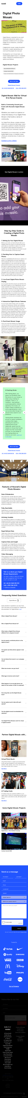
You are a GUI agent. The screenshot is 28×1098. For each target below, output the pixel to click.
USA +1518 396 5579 (21, 88)
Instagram (7, 1085)
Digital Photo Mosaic (8, 1045)
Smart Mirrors (8, 1066)
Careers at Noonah (20, 1027)
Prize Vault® (8, 1062)
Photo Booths (8, 1059)
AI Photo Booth (7, 1033)
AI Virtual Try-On (7, 1042)
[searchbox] (15, 897)
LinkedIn (8, 1084)
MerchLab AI (8, 1057)
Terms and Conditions (20, 1032)
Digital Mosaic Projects (14, 85)
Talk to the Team (14, 81)
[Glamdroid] (7, 1027)
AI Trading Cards (8, 1040)
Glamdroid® (8, 1050)
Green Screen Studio (8, 1052)
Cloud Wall (7, 1043)
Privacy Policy (24, 932)
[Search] (13, 3)
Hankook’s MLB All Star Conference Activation (13, 73)
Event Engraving (8, 1047)
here (20, 609)
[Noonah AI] (7, 1029)
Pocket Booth (8, 1061)
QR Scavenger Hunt (7, 1064)
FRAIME (7, 1049)
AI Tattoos (7, 1038)
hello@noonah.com (8, 1075)
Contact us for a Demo (9, 140)
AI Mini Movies (7, 1035)
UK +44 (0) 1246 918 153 (8, 88)
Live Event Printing (7, 1055)
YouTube (8, 1087)
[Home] (3, 3)
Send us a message (10, 587)
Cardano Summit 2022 (8, 71)
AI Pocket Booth (7, 1036)
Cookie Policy (20, 1029)
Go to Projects (14, 986)
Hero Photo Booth (7, 1054)
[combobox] (14, 897)
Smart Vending (7, 1068)
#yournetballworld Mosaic (9, 68)
